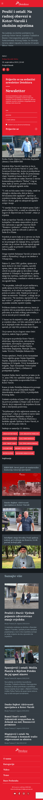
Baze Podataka (10, 780)
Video (6, 769)
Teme (6, 775)
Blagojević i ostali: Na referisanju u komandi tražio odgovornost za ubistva (21, 736)
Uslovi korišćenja (16, 789)
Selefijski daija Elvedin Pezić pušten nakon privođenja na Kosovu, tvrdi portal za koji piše (21, 540)
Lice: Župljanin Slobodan (28, 443)
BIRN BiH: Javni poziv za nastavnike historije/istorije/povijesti (21, 468)
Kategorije (8, 764)
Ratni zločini (8, 453)
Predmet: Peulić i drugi (23, 448)
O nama (7, 758)
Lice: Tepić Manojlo (27, 438)
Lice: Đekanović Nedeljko (29, 433)
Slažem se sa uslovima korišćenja (19, 125)
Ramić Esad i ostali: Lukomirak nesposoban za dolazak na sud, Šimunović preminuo (20, 720)
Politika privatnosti (27, 789)
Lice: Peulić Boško (9, 438)
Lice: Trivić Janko (9, 443)
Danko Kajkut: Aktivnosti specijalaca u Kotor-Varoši (16, 503)
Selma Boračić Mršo (10, 59)
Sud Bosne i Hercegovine (25, 453)
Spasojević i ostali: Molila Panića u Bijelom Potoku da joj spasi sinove (21, 671)
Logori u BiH (7, 448)
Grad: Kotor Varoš (10, 433)
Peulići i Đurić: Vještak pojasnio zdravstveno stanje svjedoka (19, 616)
